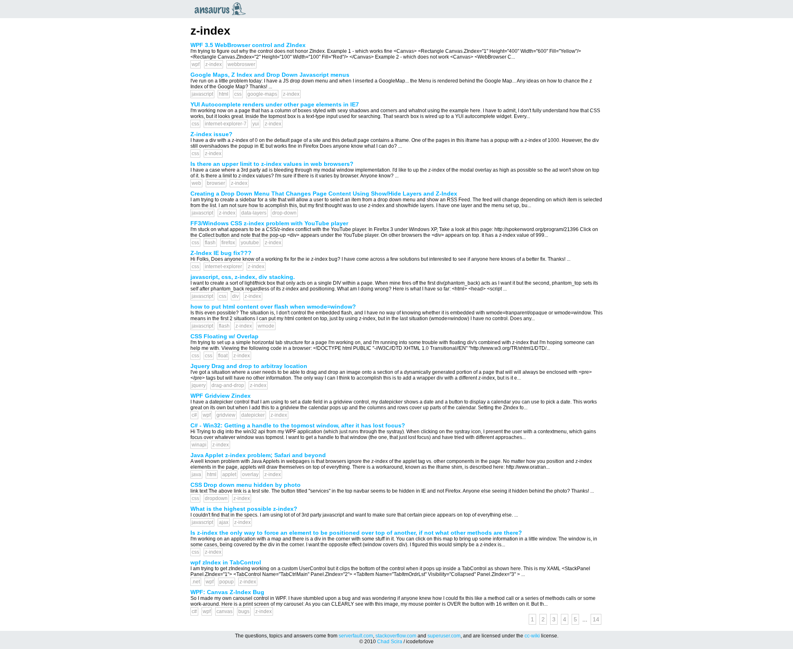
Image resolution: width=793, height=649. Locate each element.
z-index (213, 64)
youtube (250, 242)
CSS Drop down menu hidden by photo (245, 484)
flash (210, 242)
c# (194, 415)
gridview (225, 415)
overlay (250, 474)
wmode (266, 326)
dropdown (216, 498)
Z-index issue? (211, 134)
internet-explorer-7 (226, 124)
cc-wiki (532, 636)
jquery (199, 385)
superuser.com (444, 636)
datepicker (253, 415)
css (238, 94)
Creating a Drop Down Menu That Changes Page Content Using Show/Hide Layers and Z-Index (323, 193)
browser (216, 183)
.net (196, 582)
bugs (243, 611)
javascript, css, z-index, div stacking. (242, 277)
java (196, 474)
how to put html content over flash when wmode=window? (273, 306)
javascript (202, 94)
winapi (199, 445)
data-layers (253, 213)
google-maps (262, 94)
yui (255, 124)
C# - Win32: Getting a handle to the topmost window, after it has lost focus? (297, 425)
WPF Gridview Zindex (220, 395)
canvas (224, 611)
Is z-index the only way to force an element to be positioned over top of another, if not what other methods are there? (356, 532)
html (223, 94)
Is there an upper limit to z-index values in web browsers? (272, 163)
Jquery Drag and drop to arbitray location (248, 366)
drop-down (284, 213)
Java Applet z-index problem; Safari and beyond (258, 455)
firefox (228, 242)
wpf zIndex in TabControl (225, 562)
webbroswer (241, 64)
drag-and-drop (227, 385)
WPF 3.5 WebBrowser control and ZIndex (248, 45)
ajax (223, 522)
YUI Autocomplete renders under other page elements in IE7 (274, 104)
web (196, 183)
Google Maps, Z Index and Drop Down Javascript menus (269, 74)
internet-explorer (223, 266)
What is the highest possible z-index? (243, 508)
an (222, 8)
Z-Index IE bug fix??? (221, 253)
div (235, 296)
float (223, 356)
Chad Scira (389, 641)
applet (229, 474)
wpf (195, 64)
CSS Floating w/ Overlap (224, 336)
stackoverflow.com (395, 636)
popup (226, 582)
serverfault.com (356, 636)
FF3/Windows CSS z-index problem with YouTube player (269, 223)
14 (596, 619)
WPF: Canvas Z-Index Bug (227, 592)
